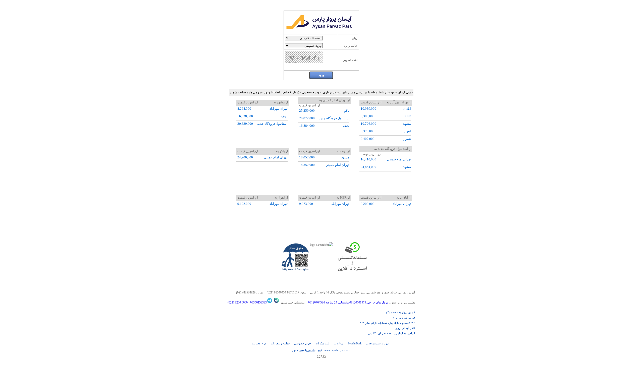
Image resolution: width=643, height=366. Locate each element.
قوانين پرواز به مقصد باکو (400, 312)
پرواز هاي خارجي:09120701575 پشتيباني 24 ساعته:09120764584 (348, 302)
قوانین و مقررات (280, 343)
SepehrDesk (355, 343)
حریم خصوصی (302, 343)
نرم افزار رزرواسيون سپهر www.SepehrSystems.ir (321, 349)
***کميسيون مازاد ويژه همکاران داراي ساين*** (387, 322)
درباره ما (338, 343)
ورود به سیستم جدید (377, 343)
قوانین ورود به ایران (404, 317)
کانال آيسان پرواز (405, 328)
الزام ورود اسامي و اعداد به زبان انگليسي (391, 333)
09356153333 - (257, 302)
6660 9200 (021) (238, 302)
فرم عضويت (259, 343)
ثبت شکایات (322, 343)
